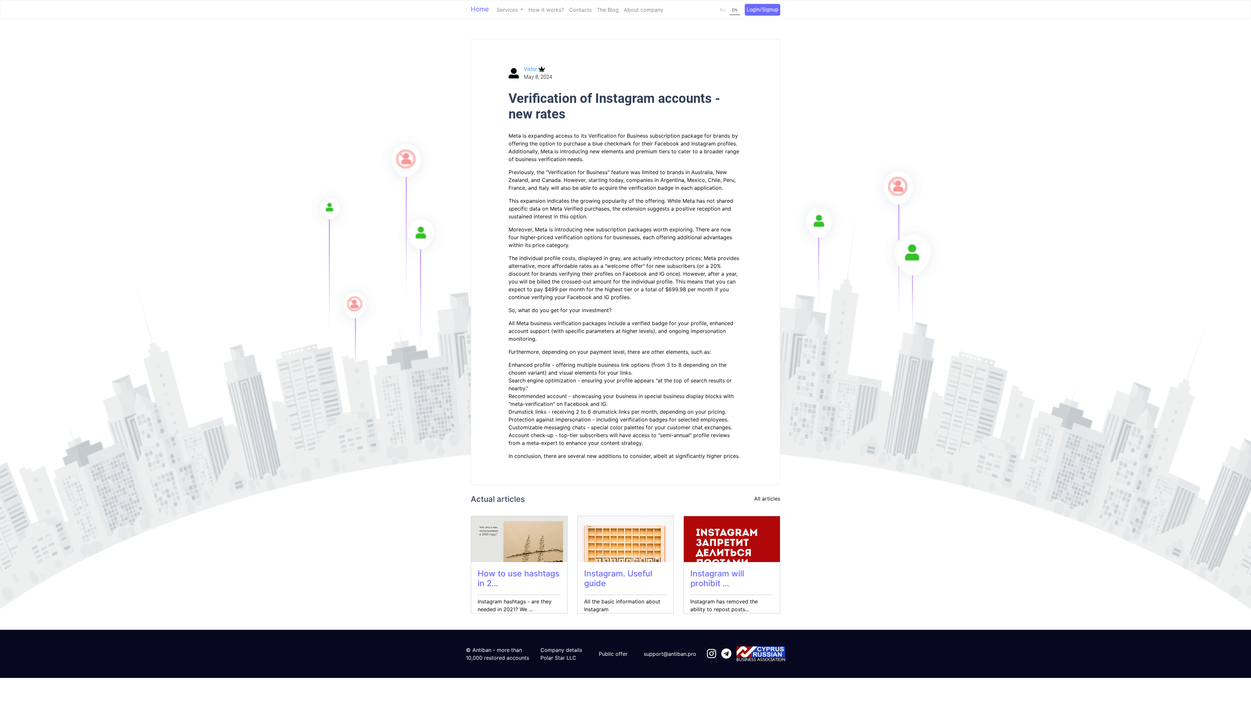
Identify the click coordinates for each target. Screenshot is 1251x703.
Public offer (613, 654)
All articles (767, 498)
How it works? (546, 10)
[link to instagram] (711, 653)
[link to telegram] (726, 653)
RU (723, 9)
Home (480, 9)
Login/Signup (762, 10)
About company (643, 10)
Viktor (531, 69)
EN (734, 9)
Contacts (580, 10)
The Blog (608, 10)
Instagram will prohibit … (717, 578)
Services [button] (508, 10)
